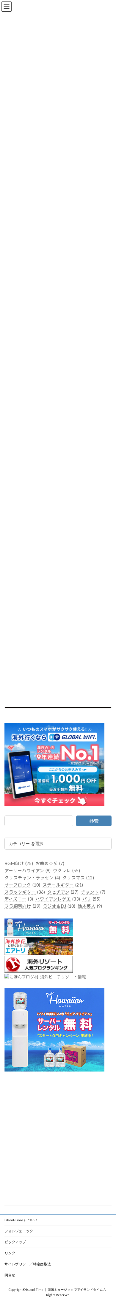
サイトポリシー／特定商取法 (27, 1264)
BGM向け (18, 863)
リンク (9, 1253)
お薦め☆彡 (49, 863)
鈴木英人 (90, 906)
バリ (91, 898)
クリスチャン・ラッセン (32, 877)
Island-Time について (21, 1220)
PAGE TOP (107, 1259)
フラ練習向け (22, 906)
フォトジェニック (18, 1231)
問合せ (9, 1275)
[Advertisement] (58, 1139)
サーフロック (22, 884)
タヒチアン (63, 892)
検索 (94, 821)
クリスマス (78, 877)
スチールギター (63, 884)
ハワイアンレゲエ (57, 898)
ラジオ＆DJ (59, 906)
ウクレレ (66, 870)
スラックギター (24, 892)
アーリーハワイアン (27, 870)
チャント (93, 892)
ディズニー (18, 898)
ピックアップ (15, 1242)
